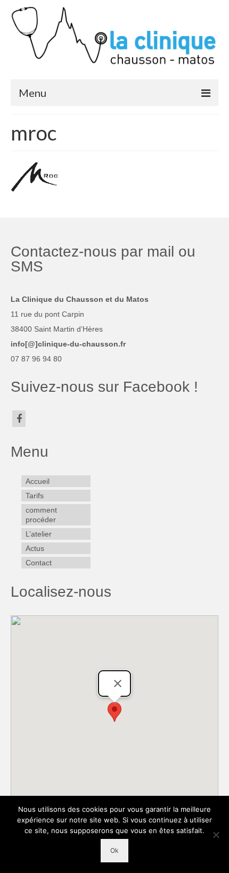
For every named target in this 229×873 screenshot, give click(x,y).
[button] (114, 712)
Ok (114, 850)
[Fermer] (117, 683)
